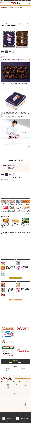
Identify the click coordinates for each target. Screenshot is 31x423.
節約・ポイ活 (13, 5)
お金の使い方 (26, 399)
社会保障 (25, 405)
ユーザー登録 (26, 378)
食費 (13, 391)
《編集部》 (28, 146)
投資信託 (8, 384)
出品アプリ (14, 387)
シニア (19, 381)
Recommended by (26, 213)
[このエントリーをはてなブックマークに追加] (19, 177)
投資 (11, 5)
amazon (14, 395)
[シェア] (13, 177)
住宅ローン (14, 399)
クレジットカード (15, 394)
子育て (25, 403)
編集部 (9, 165)
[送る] (15, 177)
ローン (24, 5)
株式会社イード (12, 168)
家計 (25, 404)
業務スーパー (14, 386)
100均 (13, 383)
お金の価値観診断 (8, 5)
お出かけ (25, 384)
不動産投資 (8, 385)
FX (7, 386)
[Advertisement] (15, 188)
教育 (25, 406)
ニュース (3, 5)
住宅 (25, 402)
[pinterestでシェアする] (17, 177)
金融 (25, 385)
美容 (13, 392)
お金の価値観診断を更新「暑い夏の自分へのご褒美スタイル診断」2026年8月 (13, 7)
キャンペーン (16, 5)
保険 (19, 5)
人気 (0, 5)
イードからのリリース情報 (15, 414)
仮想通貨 (8, 387)
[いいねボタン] (19, 160)
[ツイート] (11, 177)
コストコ (14, 385)
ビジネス (27, 5)
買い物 (25, 383)
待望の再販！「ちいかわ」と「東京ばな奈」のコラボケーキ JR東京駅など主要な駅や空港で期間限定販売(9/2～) (15, 233)
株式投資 (8, 383)
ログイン (18, 378)
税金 (22, 5)
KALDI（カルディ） (15, 384)
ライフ (30, 5)
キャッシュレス (14, 393)
